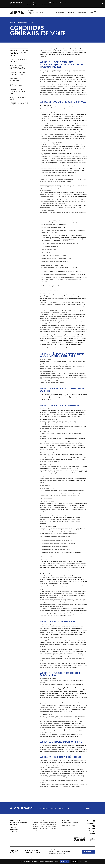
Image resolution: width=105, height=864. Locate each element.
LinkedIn (90, 833)
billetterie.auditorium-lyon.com (58, 113)
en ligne (49, 90)
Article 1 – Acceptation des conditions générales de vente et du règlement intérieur (19, 53)
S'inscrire (88, 808)
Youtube (90, 828)
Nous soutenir (82, 12)
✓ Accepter (64, 861)
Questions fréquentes (68, 825)
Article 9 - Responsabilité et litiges (19, 104)
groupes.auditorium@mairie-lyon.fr (49, 473)
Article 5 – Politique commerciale (16, 79)
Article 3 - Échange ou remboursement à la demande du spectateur (17, 67)
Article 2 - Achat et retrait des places (18, 60)
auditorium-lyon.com (60, 150)
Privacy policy (83, 861)
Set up (74, 861)
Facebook (90, 820)
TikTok (91, 831)
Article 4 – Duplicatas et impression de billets (18, 73)
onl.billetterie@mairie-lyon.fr (49, 120)
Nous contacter (67, 820)
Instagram (90, 823)
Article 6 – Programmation (16, 85)
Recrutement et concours (70, 823)
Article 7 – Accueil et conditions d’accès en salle (17, 91)
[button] (92, 12)
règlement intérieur (52, 86)
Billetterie (71, 12)
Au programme (60, 12)
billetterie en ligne (47, 4)
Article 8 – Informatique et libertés (19, 98)
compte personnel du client (64, 323)
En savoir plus (89, 851)
